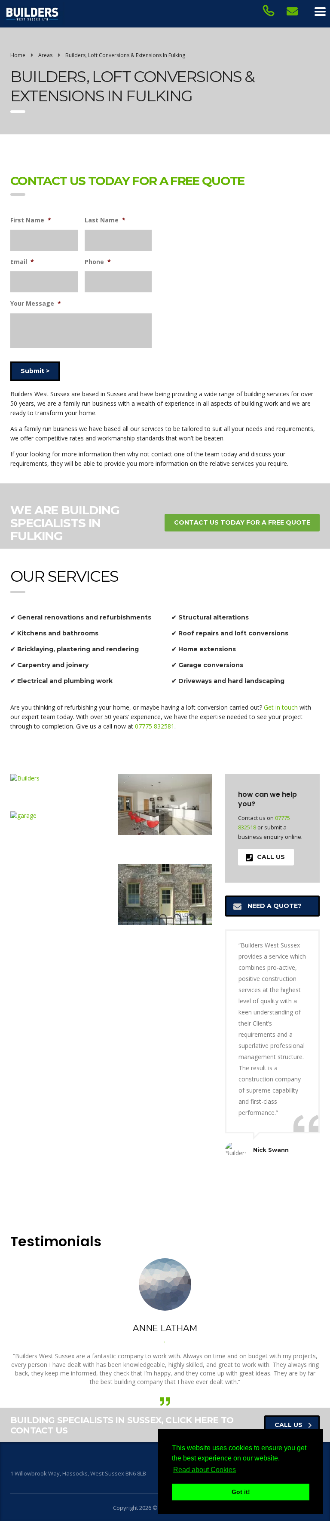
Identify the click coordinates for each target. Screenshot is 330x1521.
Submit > (35, 371)
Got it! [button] (241, 1491)
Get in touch (281, 707)
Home (17, 55)
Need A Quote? (275, 906)
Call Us (271, 857)
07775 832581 (154, 726)
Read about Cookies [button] (204, 1469)
